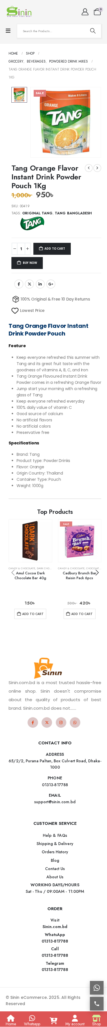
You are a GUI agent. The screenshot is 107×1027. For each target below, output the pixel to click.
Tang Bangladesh (73, 213)
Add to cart (55, 248)
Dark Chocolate (47, 568)
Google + (50, 284)
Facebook (18, 284)
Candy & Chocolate (22, 568)
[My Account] (85, 12)
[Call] (97, 1004)
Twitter (29, 284)
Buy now (30, 263)
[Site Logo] (20, 11)
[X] (46, 722)
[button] (97, 572)
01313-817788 (55, 941)
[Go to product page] (30, 540)
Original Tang (37, 213)
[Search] (92, 31)
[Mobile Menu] (8, 31)
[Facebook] (32, 722)
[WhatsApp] (75, 722)
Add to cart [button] (33, 614)
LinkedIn (40, 284)
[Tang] (32, 223)
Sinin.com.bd (55, 926)
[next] (97, 168)
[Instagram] (61, 722)
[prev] (89, 168)
